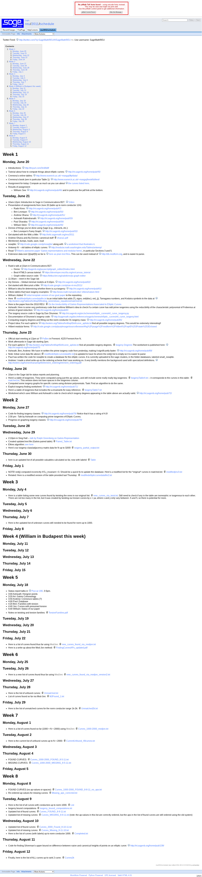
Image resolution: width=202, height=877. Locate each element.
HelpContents (32, 30)
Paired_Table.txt (64, 441)
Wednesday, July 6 (20, 80)
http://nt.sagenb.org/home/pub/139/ (147, 845)
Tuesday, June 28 (20, 66)
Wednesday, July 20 (21, 105)
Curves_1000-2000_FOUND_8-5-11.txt (49, 759)
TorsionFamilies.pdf (58, 612)
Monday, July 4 (19, 76)
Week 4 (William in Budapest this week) (25, 86)
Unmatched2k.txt (89, 708)
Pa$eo (45, 338)
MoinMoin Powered (78, 875)
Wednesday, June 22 (21, 55)
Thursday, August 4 (20, 132)
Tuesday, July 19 (19, 103)
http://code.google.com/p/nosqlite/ (36, 244)
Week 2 (12, 62)
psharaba (195, 865)
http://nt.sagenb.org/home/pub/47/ (45, 208)
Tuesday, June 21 (20, 53)
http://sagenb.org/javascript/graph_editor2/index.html (49, 269)
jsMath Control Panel (88, 12)
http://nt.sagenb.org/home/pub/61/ (85, 288)
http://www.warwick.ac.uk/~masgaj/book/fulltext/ (76, 179)
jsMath (199, 876)
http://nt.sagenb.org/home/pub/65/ (106, 320)
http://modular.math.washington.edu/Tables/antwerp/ (76, 247)
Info (18, 34)
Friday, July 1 (18, 72)
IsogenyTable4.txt (139, 378)
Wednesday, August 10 (22, 142)
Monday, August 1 (20, 125)
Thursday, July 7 (19, 82)
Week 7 (12, 123)
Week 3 (12, 74)
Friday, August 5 (19, 134)
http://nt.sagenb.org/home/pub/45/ (84, 172)
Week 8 (12, 136)
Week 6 (12, 111)
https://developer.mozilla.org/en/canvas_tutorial (67, 272)
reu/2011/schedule (48, 30)
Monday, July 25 (19, 113)
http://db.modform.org (112, 254)
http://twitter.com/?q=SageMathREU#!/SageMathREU (45, 40)
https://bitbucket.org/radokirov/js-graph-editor (64, 276)
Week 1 (12, 49)
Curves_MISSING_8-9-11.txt (55, 815)
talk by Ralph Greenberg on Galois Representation (54, 438)
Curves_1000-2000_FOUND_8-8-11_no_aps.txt (78, 789)
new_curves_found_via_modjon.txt (79, 644)
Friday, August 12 (19, 146)
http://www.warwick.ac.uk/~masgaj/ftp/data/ (57, 175)
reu (27, 24)
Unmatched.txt (51, 693)
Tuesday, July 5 (19, 78)
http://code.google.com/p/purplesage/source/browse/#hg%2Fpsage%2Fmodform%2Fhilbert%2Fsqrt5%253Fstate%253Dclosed (95, 326)
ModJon (54, 644)
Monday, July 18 (19, 101)
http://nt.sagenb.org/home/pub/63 (52, 310)
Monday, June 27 (19, 64)
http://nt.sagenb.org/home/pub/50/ (47, 212)
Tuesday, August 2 (20, 127)
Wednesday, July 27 (21, 117)
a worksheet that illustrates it (80, 244)
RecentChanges (9, 30)
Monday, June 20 (19, 51)
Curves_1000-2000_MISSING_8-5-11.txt (51, 763)
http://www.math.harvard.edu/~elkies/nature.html (76, 292)
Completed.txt (81, 833)
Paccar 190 (37, 591)
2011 (35, 24)
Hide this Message (115, 12)
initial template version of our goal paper (46, 295)
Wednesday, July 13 (21, 92)
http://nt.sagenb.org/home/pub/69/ (136, 351)
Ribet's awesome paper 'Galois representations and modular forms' (49, 251)
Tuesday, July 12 (19, 90)
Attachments (27, 34)
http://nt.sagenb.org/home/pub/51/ (49, 215)
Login (27, 20)
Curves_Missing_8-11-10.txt (55, 830)
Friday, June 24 (19, 59)
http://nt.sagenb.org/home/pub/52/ (61, 231)
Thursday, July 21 (20, 107)
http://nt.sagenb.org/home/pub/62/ (74, 282)
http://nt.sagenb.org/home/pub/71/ (61, 387)
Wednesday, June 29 (21, 68)
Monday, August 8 (20, 138)
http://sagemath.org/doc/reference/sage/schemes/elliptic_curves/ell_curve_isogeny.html (96, 316)
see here (29, 444)
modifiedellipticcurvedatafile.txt (32, 298)
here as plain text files (59, 254)
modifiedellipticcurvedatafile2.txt (96, 475)
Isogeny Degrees (124, 345)
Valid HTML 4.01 (125, 875)
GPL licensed (110, 875)
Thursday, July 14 (20, 94)
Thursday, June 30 (20, 70)
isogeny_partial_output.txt (86, 448)
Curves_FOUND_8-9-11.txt (52, 811)
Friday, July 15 (18, 97)
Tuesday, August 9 (20, 140)
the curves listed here (78, 183)
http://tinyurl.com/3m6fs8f (37, 168)
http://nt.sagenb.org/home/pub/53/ (56, 218)
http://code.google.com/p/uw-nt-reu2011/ (62, 285)
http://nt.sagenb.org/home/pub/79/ (66, 420)
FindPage (21, 30)
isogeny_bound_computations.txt (56, 808)
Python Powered (96, 875)
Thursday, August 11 (21, 144)
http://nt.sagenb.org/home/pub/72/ (155, 393)
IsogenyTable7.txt (93, 390)
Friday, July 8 (18, 84)
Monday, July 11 (19, 88)
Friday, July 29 (18, 121)
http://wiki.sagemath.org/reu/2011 (58, 234)
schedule (47, 24)
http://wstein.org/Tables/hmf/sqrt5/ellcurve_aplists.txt (66, 323)
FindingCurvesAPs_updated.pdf (71, 647)
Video (71, 202)
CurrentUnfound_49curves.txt (80, 741)
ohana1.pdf (62, 238)
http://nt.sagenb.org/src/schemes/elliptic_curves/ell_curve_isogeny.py (95, 313)
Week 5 (12, 99)
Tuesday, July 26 (19, 115)
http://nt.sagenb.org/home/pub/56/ (47, 221)
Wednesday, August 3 (21, 130)
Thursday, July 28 (20, 119)
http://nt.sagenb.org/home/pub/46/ (46, 190)
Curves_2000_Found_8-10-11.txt (55, 827)
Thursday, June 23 (20, 57)
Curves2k (69, 858)
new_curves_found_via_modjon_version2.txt (88, 674)
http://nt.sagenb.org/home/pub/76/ (60, 413)
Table (93, 460)
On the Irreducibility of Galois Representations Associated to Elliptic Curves (84, 304)
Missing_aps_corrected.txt (64, 793)
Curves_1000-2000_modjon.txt (93, 729)
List (72, 805)
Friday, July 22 (18, 109)
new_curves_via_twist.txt (105, 495)
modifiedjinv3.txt (174, 472)
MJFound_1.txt (57, 696)
